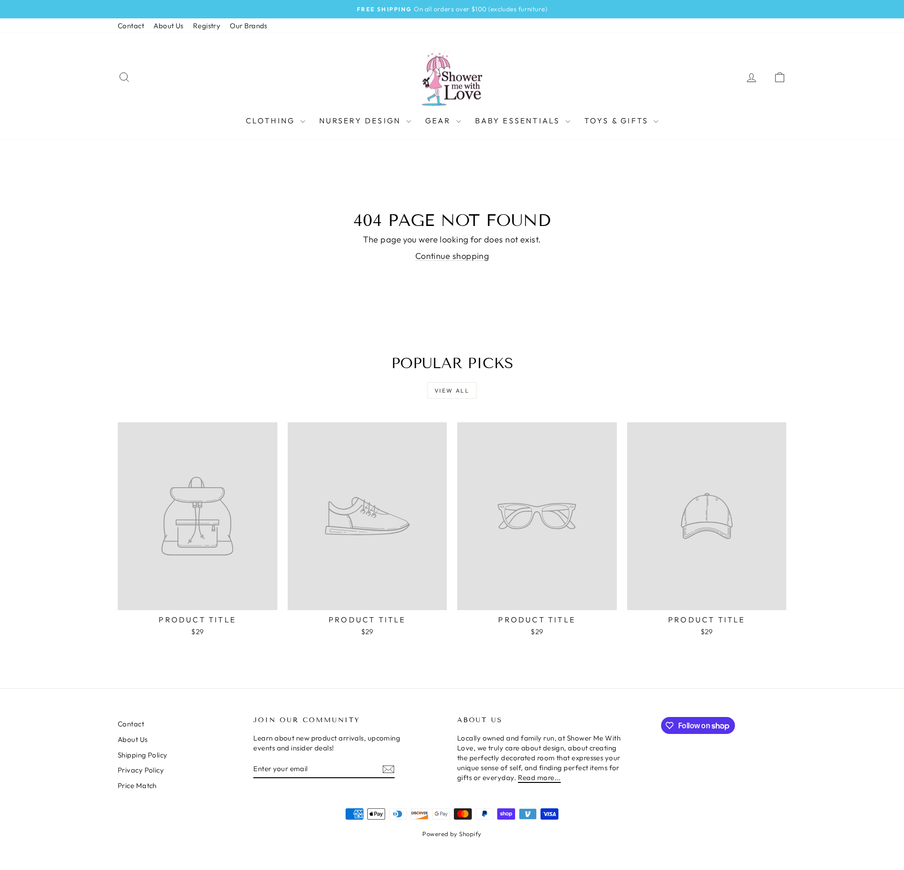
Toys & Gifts (618, 120)
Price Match (137, 785)
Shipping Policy (143, 754)
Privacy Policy (141, 769)
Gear (439, 120)
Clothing (272, 120)
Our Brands (248, 25)
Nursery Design (361, 120)
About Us (168, 25)
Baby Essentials (519, 120)
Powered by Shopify (451, 834)
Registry (207, 25)
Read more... (539, 777)
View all (452, 390)
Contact (131, 25)
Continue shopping (452, 255)
